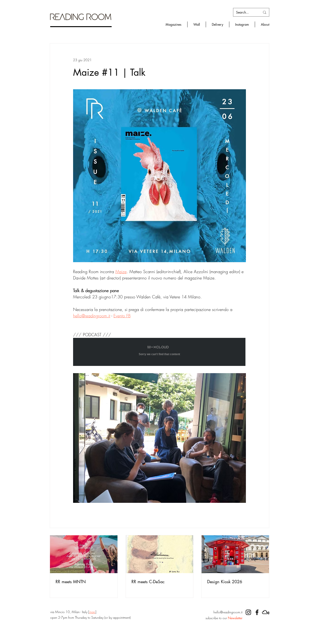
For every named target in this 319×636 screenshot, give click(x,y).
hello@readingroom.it (227, 612)
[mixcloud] (265, 612)
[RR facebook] (257, 612)
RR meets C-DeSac (148, 581)
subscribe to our (224, 618)
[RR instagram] (248, 612)
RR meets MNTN (71, 581)
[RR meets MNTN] (83, 554)
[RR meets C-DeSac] (159, 554)
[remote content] (159, 352)
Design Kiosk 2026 (224, 581)
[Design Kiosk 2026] (235, 554)
